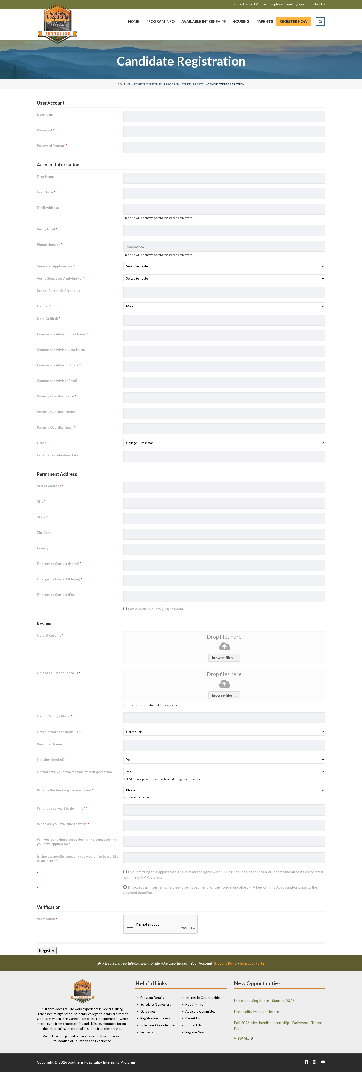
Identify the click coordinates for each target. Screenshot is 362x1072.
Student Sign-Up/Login (249, 4)
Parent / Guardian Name (56, 396)
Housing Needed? (51, 760)
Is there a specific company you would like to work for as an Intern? (78, 858)
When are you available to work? (63, 824)
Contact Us (317, 4)
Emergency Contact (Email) (58, 595)
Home (133, 21)
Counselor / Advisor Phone (59, 365)
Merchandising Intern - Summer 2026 (264, 1000)
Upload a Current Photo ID (58, 673)
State (42, 517)
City (41, 501)
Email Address (49, 208)
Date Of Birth (48, 319)
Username (46, 115)
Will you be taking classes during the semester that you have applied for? (77, 842)
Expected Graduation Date (57, 455)
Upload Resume (50, 635)
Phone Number (49, 245)
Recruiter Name (49, 744)
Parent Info (193, 1018)
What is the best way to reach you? (65, 790)
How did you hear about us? (59, 732)
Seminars (146, 1032)
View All (241, 1038)
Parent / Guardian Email (56, 427)
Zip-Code (45, 533)
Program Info (160, 21)
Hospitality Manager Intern (256, 1011)
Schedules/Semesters (155, 1004)
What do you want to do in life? (62, 808)
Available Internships (203, 21)
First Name (46, 177)
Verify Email (47, 229)
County (42, 548)
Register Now (294, 21)
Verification (47, 919)
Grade (43, 443)
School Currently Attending (59, 291)
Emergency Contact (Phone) (59, 579)
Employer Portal (252, 963)
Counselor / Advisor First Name (62, 334)
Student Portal (225, 963)
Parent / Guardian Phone (57, 412)
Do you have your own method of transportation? (76, 772)
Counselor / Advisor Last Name (62, 350)
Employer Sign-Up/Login (288, 4)
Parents (264, 21)
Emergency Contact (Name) (59, 564)
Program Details (152, 998)
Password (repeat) (52, 146)
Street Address (50, 486)
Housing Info (194, 1004)
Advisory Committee (200, 1011)
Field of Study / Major (54, 716)
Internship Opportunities (203, 998)
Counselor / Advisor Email (58, 381)
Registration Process (155, 1018)
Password (45, 130)
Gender (44, 306)
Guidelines (147, 1011)
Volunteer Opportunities (158, 1025)
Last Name (46, 192)
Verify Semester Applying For (61, 278)
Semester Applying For (56, 266)
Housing (240, 21)
